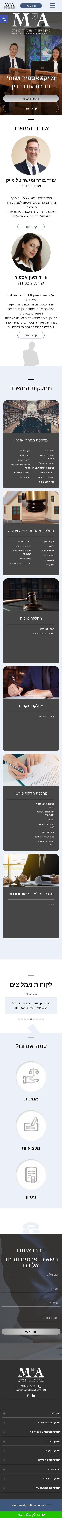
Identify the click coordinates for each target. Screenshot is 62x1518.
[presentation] (43, 1019)
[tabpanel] (31, 1003)
